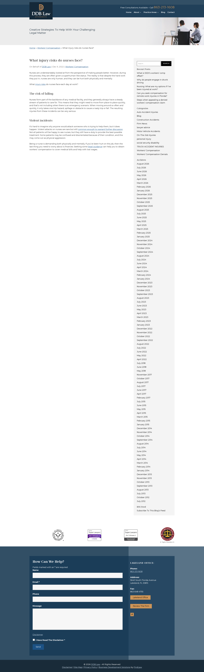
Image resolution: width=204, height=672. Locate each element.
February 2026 (144, 187)
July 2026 (141, 167)
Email (36, 582)
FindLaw (138, 667)
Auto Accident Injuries (147, 112)
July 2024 (141, 260)
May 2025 (141, 221)
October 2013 (143, 482)
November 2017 (144, 375)
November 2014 (144, 432)
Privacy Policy (90, 667)
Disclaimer (38, 635)
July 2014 (141, 447)
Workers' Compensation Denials (152, 154)
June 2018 (141, 367)
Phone (36, 594)
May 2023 (141, 309)
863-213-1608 (164, 7)
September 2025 (145, 206)
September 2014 (144, 440)
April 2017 (141, 394)
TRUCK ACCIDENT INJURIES (150, 146)
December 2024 (144, 240)
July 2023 (141, 302)
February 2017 (143, 398)
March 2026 (142, 183)
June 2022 (142, 352)
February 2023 (144, 321)
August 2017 (143, 382)
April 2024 (142, 267)
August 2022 (143, 344)
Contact (171, 12)
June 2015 (141, 405)
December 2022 (144, 329)
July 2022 (141, 348)
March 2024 (142, 271)
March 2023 (142, 317)
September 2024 (145, 252)
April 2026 (142, 179)
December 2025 (144, 194)
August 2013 (143, 490)
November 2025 (144, 198)
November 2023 (144, 286)
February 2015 (143, 421)
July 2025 (141, 213)
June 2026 (142, 171)
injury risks (40, 84)
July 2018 (141, 363)
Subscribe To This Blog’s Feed (151, 510)
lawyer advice (143, 127)
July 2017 (141, 386)
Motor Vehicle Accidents (148, 131)
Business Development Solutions (114, 667)
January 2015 (143, 424)
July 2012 (141, 501)
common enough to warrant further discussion (100, 129)
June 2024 (142, 263)
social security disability (148, 143)
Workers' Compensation (76, 67)
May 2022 (141, 355)
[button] (202, 656)
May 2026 (141, 175)
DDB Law (46, 67)
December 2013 (144, 474)
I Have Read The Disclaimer (50, 640)
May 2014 (141, 455)
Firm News (142, 123)
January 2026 (143, 190)
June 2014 (141, 451)
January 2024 (143, 279)
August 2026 (143, 164)
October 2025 (143, 202)
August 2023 (143, 298)
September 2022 (145, 340)
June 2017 (141, 390)
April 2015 (141, 413)
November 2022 (144, 332)
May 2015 (141, 409)
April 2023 (142, 313)
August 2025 (143, 210)
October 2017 (143, 378)
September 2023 (145, 294)
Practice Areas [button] (150, 12)
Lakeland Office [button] (140, 597)
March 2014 (142, 463)
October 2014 (143, 436)
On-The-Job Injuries (146, 135)
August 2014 (143, 444)
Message (37, 606)
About (136, 12)
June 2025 (142, 217)
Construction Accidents (148, 120)
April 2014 (141, 459)
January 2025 (143, 237)
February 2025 (144, 233)
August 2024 (143, 256)
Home (128, 12)
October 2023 (143, 290)
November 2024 (144, 244)
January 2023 (143, 325)
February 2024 (144, 275)
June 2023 (142, 306)
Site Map (78, 667)
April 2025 (142, 225)
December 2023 (144, 283)
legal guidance (95, 146)
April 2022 (142, 359)
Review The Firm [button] (141, 606)
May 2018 (141, 371)
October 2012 (143, 497)
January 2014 (143, 470)
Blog (163, 12)
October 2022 (143, 336)
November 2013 (144, 478)
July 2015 (141, 401)
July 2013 (141, 493)
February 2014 (143, 467)
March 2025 (142, 229)
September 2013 (144, 486)
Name (36, 570)
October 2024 (143, 248)
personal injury (144, 139)
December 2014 (144, 428)
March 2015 (142, 417)
